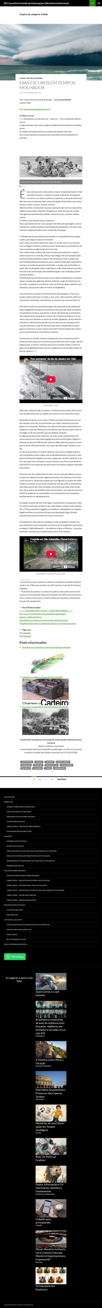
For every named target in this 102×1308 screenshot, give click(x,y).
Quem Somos (9, 797)
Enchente (50, 762)
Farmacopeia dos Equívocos (19, 930)
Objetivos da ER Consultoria (19, 812)
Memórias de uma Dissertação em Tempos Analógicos (50, 1126)
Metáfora (38, 765)
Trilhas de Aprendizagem (15, 871)
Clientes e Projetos (15, 910)
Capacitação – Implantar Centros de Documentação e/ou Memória (35, 890)
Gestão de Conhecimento (45, 1194)
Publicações (12, 934)
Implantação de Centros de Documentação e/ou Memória (32, 851)
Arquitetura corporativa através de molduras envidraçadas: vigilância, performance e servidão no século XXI (51, 1026)
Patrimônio (40, 1099)
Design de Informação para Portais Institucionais (28, 856)
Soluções (8, 836)
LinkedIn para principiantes (43, 1220)
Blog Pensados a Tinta (16, 939)
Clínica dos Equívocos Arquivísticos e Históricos (28, 925)
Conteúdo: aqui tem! (13, 920)
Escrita (38, 1133)
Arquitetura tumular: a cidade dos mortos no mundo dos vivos (48, 623)
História (30, 78)
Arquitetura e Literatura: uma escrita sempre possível (44, 620)
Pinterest (27, 636)
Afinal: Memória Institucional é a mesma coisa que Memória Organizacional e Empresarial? (51, 1254)
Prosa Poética (52, 765)
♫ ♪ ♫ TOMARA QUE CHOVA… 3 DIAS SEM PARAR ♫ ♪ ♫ (46, 610)
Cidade (23, 78)
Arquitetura (27, 762)
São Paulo (26, 768)
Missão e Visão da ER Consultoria (21, 807)
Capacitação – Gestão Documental (21, 895)
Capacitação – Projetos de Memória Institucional (28, 880)
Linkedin (39, 1225)
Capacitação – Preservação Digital (22, 900)
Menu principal (99, 3)
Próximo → (62, 779)
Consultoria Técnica (16, 821)
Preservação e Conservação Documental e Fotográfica (31, 861)
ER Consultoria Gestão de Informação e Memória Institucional (36, 3)
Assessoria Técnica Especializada (21, 817)
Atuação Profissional (43, 1066)
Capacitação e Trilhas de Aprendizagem (24, 826)
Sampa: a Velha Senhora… (31, 617)
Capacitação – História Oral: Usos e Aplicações (27, 885)
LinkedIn (27, 633)
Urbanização (59, 768)
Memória (39, 78)
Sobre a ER (8, 802)
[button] (23, 167)
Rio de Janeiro (66, 765)
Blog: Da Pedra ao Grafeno (15, 944)
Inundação (26, 765)
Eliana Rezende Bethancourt (37, 109)
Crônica (39, 762)
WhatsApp (17, 957)
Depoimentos (12, 915)
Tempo (48, 768)
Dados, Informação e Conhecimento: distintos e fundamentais (50, 1188)
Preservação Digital (15, 866)
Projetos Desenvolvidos (14, 905)
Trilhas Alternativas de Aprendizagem (23, 876)
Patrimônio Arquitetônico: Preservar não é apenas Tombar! (50, 1093)
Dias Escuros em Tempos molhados (47, 85)
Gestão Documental (15, 846)
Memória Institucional (17, 841)
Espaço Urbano (63, 762)
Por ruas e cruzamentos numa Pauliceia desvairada (42, 614)
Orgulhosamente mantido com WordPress (18, 1305)
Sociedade (38, 768)
